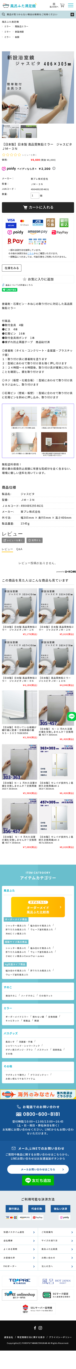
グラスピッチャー (39, 1074)
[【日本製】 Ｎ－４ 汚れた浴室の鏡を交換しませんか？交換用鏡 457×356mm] (19, 816)
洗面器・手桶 (26, 1041)
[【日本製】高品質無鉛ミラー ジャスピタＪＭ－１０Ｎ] (56, 657)
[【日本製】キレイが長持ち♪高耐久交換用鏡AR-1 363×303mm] (56, 762)
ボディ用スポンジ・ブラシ (19, 1049)
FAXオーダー (10, 1266)
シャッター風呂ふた (16, 925)
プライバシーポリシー (60, 1337)
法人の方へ (47, 1266)
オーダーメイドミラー (17, 1016)
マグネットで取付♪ (16, 1074)
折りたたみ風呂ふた (16, 929)
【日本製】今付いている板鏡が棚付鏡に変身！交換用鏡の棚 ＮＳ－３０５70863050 (19, 730)
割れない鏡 (38, 1016)
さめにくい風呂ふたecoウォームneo (25, 956)
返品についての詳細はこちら (19, 285)
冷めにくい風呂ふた (16, 933)
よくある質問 (10, 1249)
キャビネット (12, 1020)
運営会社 (8, 1337)
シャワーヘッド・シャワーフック (23, 1045)
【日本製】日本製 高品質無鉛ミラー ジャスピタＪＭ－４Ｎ (19, 679)
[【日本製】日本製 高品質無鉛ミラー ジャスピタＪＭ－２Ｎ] (56, 606)
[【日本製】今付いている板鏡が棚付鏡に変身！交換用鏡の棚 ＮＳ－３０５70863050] (19, 707)
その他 (9, 1053)
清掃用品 (57, 1049)
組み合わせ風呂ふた (40, 925)
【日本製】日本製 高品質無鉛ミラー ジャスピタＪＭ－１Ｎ (19, 628)
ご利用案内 (47, 1232)
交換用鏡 (52, 1016)
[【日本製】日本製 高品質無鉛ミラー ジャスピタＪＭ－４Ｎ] (19, 657)
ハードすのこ (28, 995)
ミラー (7, 26)
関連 (36, 1020)
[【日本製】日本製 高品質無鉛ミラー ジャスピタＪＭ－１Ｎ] (19, 606)
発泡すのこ (11, 995)
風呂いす (10, 1041)
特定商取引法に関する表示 (31, 1337)
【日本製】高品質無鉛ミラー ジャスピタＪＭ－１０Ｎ (56, 679)
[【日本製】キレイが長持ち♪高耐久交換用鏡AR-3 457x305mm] (56, 816)
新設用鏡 (19, 31)
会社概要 (8, 1240)
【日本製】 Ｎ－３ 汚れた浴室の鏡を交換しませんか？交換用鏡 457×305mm (56, 731)
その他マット (46, 995)
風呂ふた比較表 (50, 1249)
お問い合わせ (48, 1257)
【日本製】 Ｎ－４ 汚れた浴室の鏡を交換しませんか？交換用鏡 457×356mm (19, 839)
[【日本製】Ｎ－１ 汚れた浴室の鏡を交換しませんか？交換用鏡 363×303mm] (19, 762)
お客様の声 (9, 1257)
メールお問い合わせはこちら (38, 1169)
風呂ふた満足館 (10, 21)
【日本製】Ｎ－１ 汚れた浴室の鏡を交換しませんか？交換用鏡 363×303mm (19, 785)
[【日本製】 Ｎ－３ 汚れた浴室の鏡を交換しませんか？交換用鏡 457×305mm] (56, 708)
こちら (30, 253)
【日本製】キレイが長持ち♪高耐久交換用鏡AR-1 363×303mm (56, 785)
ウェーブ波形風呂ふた (41, 929)
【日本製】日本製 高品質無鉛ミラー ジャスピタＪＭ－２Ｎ (56, 628)
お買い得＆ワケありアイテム (20, 1078)
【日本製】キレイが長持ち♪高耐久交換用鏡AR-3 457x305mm (56, 839)
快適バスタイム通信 (14, 1232)
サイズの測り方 (50, 1240)
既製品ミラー (21, 26)
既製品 (27, 1020)
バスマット (43, 1049)
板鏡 (17, 36)
